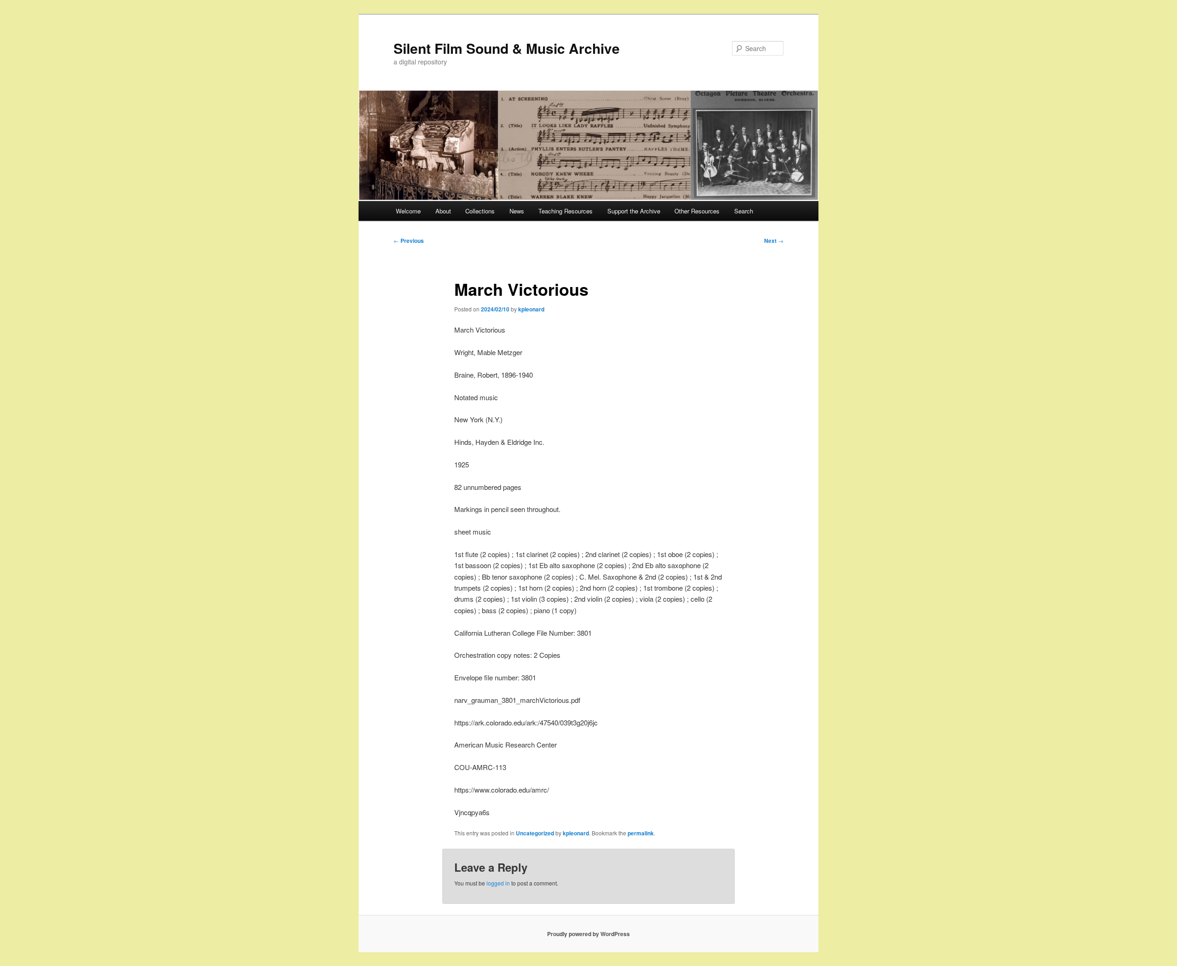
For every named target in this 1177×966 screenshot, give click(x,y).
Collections (480, 211)
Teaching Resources (565, 211)
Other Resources (697, 211)
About (443, 211)
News (516, 211)
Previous (409, 240)
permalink (641, 833)
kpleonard (531, 309)
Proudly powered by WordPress (588, 934)
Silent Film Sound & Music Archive (507, 48)
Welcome (408, 211)
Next (773, 240)
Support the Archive (633, 211)
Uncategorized (535, 833)
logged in (498, 883)
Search (743, 211)
